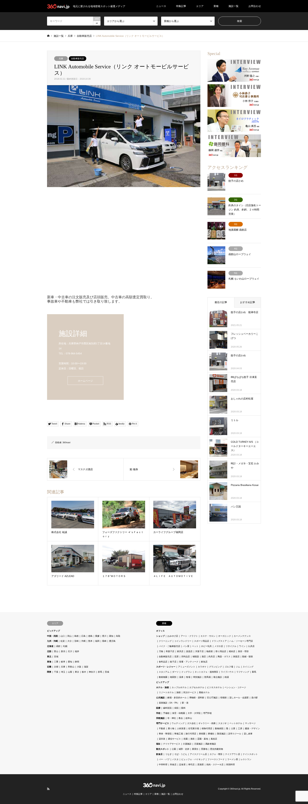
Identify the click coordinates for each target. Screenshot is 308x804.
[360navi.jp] (154, 785)
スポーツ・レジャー (165, 666)
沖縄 (83, 641)
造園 (185, 739)
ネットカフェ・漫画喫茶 (206, 672)
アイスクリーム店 (198, 754)
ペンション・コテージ (235, 687)
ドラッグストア (219, 641)
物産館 (209, 651)
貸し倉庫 (248, 733)
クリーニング (165, 641)
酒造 (192, 739)
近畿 (49, 666)
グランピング (215, 666)
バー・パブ (164, 759)
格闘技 (173, 677)
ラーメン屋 (232, 759)
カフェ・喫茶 (216, 754)
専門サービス (162, 723)
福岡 (97, 641)
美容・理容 (243, 651)
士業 (233, 728)
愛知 (70, 661)
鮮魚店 (204, 661)
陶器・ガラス (224, 656)
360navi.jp (235, 789)
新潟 (63, 651)
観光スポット (162, 749)
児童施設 (198, 744)
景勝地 (204, 749)
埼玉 (63, 672)
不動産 (162, 728)
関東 (49, 672)
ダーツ (175, 672)
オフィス (160, 631)
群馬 (100, 672)
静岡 (77, 661)
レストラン (246, 759)
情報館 (223, 697)
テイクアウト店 (232, 754)
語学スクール (234, 733)
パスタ (175, 759)
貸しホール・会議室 (239, 697)
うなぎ (168, 754)
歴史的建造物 (216, 749)
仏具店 (251, 646)
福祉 (158, 744)
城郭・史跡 (184, 749)
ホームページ (85, 380)
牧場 (188, 677)
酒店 (204, 656)
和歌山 (71, 666)
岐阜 (63, 661)
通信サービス (174, 739)
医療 (158, 708)
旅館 (178, 692)
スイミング (248, 666)
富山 (56, 651)
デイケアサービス (171, 744)
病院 (176, 708)
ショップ (160, 636)
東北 (49, 656)
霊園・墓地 (202, 739)
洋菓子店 (199, 651)
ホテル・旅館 (162, 687)
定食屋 (182, 764)
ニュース (161, 6)
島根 (76, 636)
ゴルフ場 (229, 666)
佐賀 (62, 641)
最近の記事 (221, 302)
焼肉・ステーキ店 (215, 764)
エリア (200, 6)
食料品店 (163, 661)
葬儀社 (211, 733)
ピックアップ (53, 631)
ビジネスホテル (214, 687)
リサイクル (231, 646)
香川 (104, 636)
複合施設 (217, 677)
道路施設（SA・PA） (169, 703)
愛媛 (97, 636)
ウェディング (178, 723)
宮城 (56, 656)
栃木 (84, 672)
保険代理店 (207, 728)
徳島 (90, 636)
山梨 (70, 672)
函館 (58, 646)
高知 (111, 636)
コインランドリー (182, 641)
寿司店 (191, 764)
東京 (77, 672)
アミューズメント (186, 666)
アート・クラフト (189, 636)
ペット (195, 646)
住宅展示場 (193, 728)
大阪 (79, 666)
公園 (174, 749)
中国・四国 (52, 636)
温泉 (181, 677)
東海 (49, 661)
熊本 (90, 641)
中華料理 (163, 764)
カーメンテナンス (242, 636)
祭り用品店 (220, 651)
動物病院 (219, 728)
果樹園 (202, 733)
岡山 (69, 636)
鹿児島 (112, 641)
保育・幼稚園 (178, 713)
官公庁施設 (212, 697)
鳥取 (118, 636)
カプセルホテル (196, 687)
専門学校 (207, 713)
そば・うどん (180, 754)
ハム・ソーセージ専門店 (241, 641)
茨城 (107, 672)
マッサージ (250, 723)
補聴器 (195, 656)
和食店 (173, 764)
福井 (77, 651)
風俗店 (214, 739)
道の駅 (254, 697)
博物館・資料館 (196, 697)
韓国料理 (230, 764)
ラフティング (242, 672)
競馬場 (207, 677)
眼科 (183, 708)
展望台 (195, 749)
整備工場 (178, 733)
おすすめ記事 (247, 302)
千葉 (56, 672)
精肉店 (232, 651)
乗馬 (254, 672)
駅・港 (185, 703)
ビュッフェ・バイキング (193, 759)
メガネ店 (218, 646)
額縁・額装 (247, 656)
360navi (66, 442)
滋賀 (86, 666)
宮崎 (76, 641)
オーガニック (224, 636)
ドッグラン (186, 672)
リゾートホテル (166, 692)
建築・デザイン (252, 728)
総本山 (189, 718)
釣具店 (212, 656)
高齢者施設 (210, 744)
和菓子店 (170, 651)
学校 (158, 713)
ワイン (242, 646)
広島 (83, 636)
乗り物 (171, 728)
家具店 (180, 651)
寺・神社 (171, 718)
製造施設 (221, 733)
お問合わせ (254, 6)
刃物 (161, 651)
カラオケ (202, 666)
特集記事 (181, 6)
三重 (56, 661)
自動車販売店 (77, 58)
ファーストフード (216, 759)
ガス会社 (191, 723)
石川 (70, 651)
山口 (62, 636)
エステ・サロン (208, 636)
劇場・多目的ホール (177, 697)
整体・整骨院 (165, 733)
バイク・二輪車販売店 (169, 646)
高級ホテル (204, 692)
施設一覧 (233, 6)
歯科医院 (167, 708)
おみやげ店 (172, 636)
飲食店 (159, 754)
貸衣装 (162, 739)
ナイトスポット (250, 754)
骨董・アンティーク (188, 661)
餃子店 (173, 661)
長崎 (104, 641)
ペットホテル (235, 723)
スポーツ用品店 (201, 641)
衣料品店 (185, 656)
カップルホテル (179, 687)
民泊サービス (189, 692)
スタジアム (164, 672)
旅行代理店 (191, 733)
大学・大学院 (194, 713)
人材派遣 (181, 728)
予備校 (166, 713)
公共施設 (160, 697)
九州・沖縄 (52, 641)
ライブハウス (227, 672)
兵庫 (61, 58)
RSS (48, 789)
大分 (69, 641)
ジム (238, 666)
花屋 (176, 656)
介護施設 (187, 744)
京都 (56, 666)
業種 (216, 6)
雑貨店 (236, 656)
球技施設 (197, 677)
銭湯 (227, 677)
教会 (181, 718)
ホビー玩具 (206, 646)
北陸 (49, 651)
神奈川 (92, 672)
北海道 (50, 646)
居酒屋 (200, 764)
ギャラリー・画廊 (206, 723)
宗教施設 (160, 718)
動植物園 (163, 677)
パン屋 (186, 646)
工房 (240, 728)
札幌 (65, 646)
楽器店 (189, 651)
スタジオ (222, 723)
